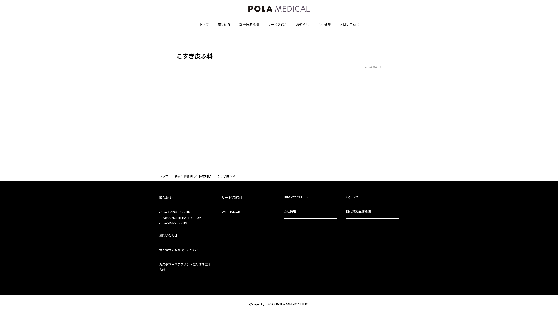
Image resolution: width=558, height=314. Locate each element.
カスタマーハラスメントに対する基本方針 (185, 267)
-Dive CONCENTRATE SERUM (180, 217)
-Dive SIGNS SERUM (173, 223)
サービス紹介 (277, 24)
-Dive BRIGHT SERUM (174, 212)
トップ (204, 24)
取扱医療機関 (249, 24)
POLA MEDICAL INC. (292, 304)
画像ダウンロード (296, 197)
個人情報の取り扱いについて (179, 250)
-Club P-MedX (231, 212)
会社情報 (324, 24)
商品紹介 (224, 24)
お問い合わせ (349, 24)
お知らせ (302, 24)
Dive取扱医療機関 (358, 211)
